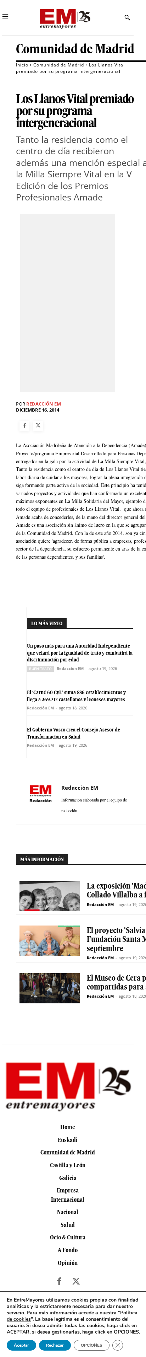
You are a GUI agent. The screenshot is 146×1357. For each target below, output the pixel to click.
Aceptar (21, 1345)
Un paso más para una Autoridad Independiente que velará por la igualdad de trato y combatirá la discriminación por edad (80, 653)
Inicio (22, 65)
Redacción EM (43, 404)
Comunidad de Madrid (75, 49)
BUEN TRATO (40, 668)
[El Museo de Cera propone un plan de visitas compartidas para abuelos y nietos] (49, 988)
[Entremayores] (64, 17)
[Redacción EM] (41, 799)
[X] (38, 426)
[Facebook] (24, 426)
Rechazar (55, 1345)
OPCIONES (91, 1345)
